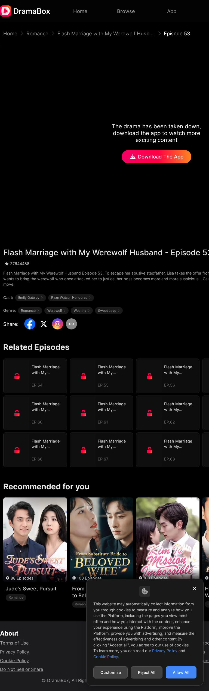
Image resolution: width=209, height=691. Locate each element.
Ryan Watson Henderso (69, 297)
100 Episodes (89, 578)
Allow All (181, 672)
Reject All (146, 672)
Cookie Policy (14, 660)
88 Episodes (22, 578)
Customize (110, 672)
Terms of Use (14, 643)
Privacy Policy (14, 652)
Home (10, 33)
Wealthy (80, 311)
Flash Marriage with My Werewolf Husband (106, 33)
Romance (37, 33)
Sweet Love (107, 311)
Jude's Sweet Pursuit (31, 589)
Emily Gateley (28, 297)
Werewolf (54, 311)
